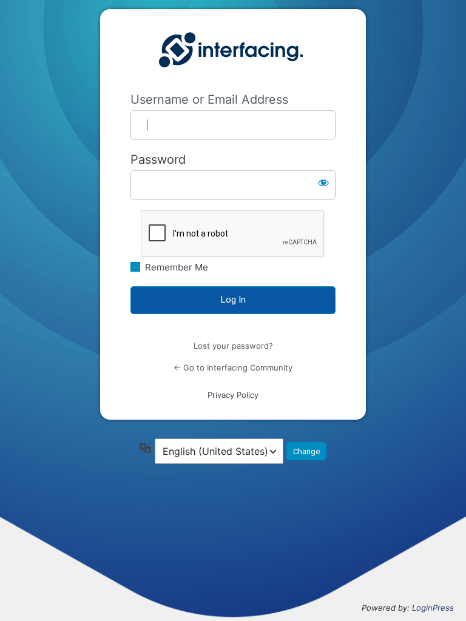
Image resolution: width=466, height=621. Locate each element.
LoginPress (433, 608)
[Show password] (323, 182)
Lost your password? (233, 346)
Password (158, 159)
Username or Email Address (209, 99)
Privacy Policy (233, 395)
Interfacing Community (233, 50)
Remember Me (176, 267)
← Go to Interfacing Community (233, 367)
